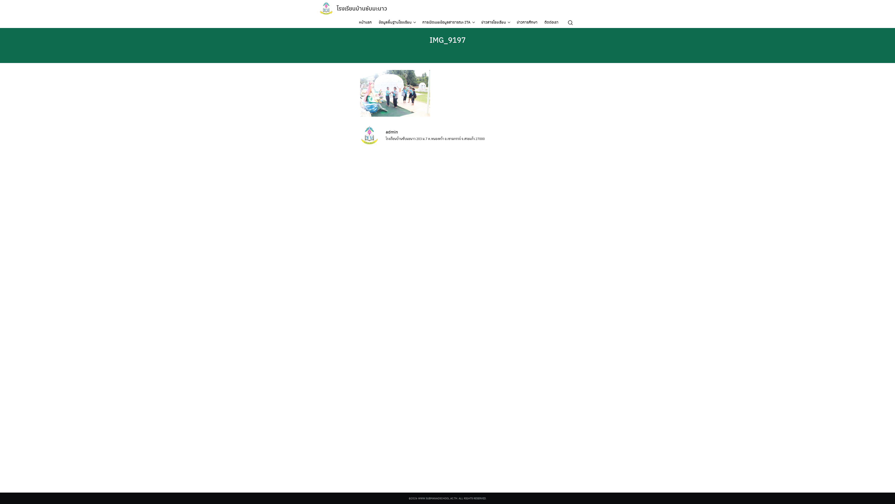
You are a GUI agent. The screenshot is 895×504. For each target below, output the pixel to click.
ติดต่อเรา (551, 22)
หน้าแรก (365, 22)
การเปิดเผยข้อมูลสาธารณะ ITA (446, 22)
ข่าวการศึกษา (527, 22)
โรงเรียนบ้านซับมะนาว (362, 8)
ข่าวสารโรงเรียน (493, 22)
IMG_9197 (448, 39)
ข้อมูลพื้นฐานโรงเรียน (395, 22)
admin (392, 132)
